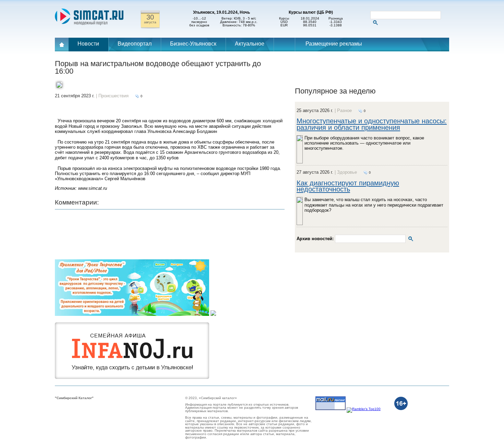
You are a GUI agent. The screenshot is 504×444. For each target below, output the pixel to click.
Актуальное (249, 44)
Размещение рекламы (333, 44)
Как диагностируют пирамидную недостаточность (348, 186)
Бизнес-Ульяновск (193, 44)
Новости (88, 44)
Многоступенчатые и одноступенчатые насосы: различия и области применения (372, 124)
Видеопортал (135, 44)
